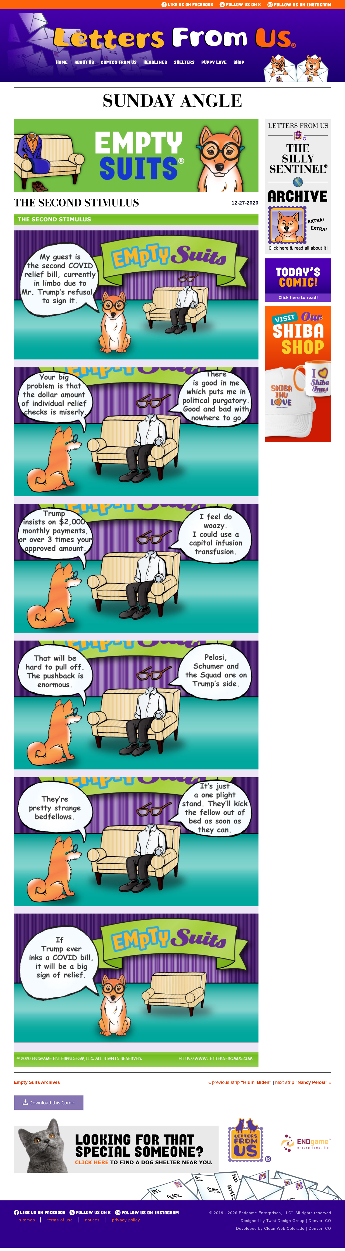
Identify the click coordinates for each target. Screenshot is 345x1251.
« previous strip (239, 1082)
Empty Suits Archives (37, 1082)
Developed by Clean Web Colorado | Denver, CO (283, 1228)
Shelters (184, 62)
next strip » (303, 1082)
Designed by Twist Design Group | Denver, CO (286, 1220)
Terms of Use (60, 1220)
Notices (92, 1220)
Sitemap (27, 1220)
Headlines (155, 62)
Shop (238, 62)
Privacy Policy (126, 1220)
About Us (84, 62)
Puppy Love (214, 62)
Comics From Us (119, 62)
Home (62, 62)
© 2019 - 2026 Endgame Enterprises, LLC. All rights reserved (270, 1213)
